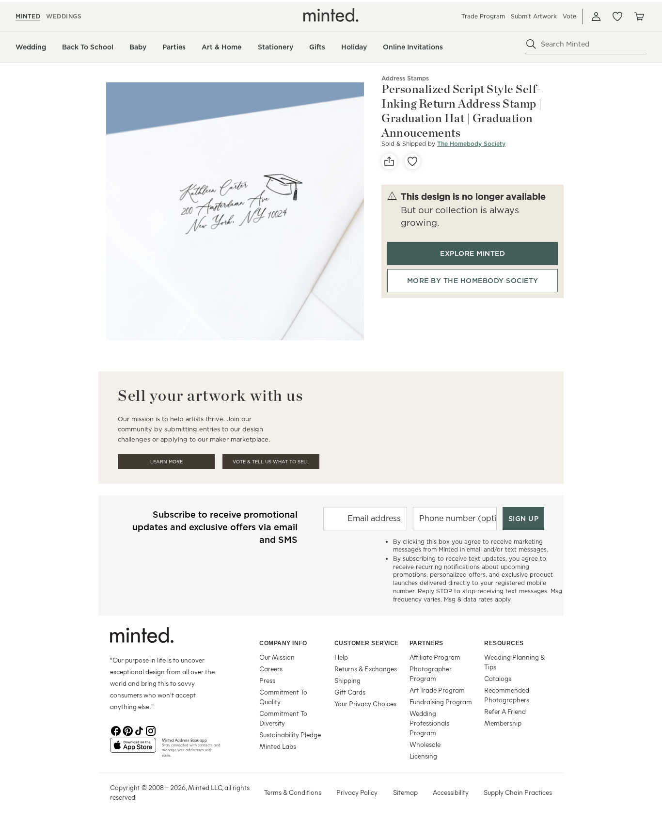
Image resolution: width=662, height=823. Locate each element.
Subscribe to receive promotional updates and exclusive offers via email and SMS (215, 527)
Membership (502, 723)
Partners (426, 643)
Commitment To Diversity (283, 718)
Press (267, 680)
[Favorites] (617, 16)
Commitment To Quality (283, 696)
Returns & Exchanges (365, 668)
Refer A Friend (505, 711)
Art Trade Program (437, 690)
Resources (504, 643)
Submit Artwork (534, 16)
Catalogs (497, 678)
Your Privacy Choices (365, 703)
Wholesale (425, 744)
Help (341, 657)
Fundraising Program (441, 701)
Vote (569, 16)
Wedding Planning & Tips (514, 661)
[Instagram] (151, 730)
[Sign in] (596, 16)
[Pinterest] (127, 730)
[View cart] (638, 16)
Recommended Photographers (506, 694)
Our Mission (277, 657)
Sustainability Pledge (290, 734)
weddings (63, 16)
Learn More (166, 461)
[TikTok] (139, 730)
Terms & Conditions (292, 792)
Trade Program (483, 16)
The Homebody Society (471, 143)
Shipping (347, 680)
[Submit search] (531, 44)
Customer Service (366, 643)
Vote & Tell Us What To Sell (271, 461)
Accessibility (451, 792)
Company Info (283, 643)
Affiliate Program (435, 657)
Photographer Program (431, 673)
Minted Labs (277, 746)
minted (28, 16)
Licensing (423, 755)
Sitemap (405, 792)
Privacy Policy (357, 792)
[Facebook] (116, 730)
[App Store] (133, 749)
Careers (271, 668)
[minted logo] (331, 15)
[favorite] (412, 161)
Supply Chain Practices (518, 792)
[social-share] (389, 161)
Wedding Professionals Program (429, 723)
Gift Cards (349, 691)
